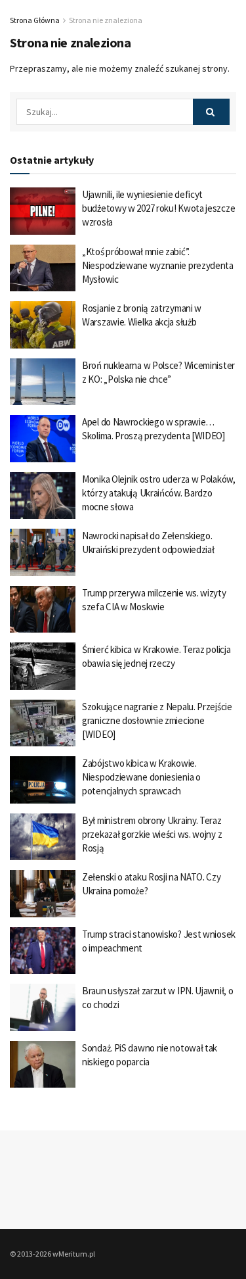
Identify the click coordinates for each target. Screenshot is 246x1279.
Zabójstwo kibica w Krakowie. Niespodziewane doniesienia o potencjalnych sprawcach (141, 777)
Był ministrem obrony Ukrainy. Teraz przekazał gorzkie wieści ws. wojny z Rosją (152, 834)
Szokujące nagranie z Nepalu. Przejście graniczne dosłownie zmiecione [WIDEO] (157, 720)
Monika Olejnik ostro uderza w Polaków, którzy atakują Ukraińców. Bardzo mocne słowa (159, 493)
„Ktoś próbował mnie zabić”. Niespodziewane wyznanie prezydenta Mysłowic (158, 265)
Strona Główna (35, 20)
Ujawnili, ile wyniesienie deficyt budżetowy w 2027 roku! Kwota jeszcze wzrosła (158, 208)
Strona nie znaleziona (105, 20)
